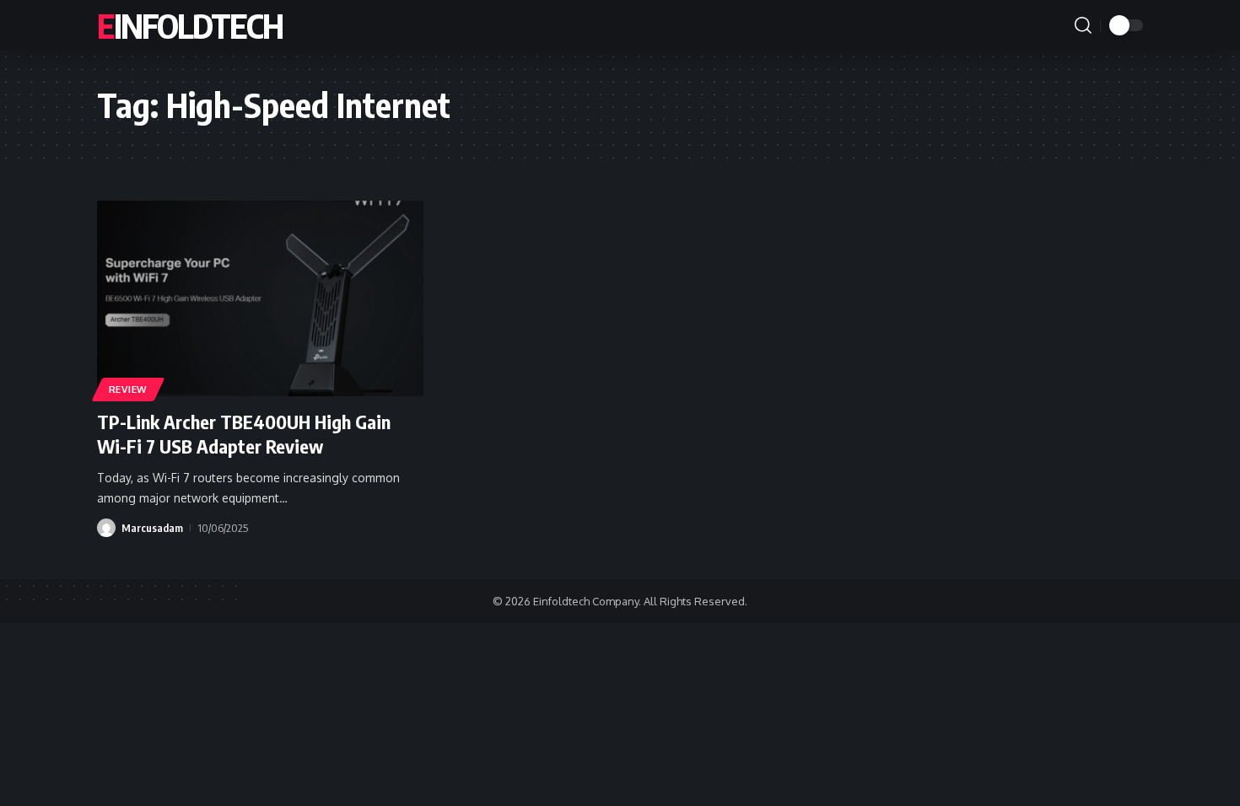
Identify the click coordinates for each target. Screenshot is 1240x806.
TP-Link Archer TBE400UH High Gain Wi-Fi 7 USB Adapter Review (244, 434)
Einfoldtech (190, 25)
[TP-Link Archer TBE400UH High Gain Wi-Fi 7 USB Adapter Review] (260, 298)
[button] (1083, 25)
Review (128, 389)
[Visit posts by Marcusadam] (106, 528)
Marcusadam (152, 528)
